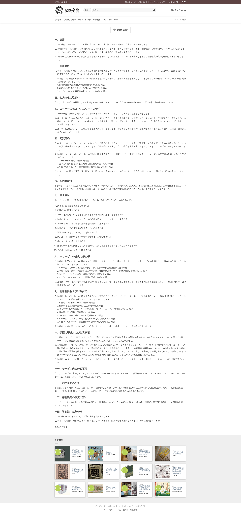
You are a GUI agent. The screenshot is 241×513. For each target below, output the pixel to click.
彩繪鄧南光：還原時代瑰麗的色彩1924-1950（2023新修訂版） (144, 488)
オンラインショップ (157, 2)
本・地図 (88, 19)
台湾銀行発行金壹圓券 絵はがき (77, 471)
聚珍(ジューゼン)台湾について (136, 2)
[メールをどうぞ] (185, 2)
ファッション (107, 19)
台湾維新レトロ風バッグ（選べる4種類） (111, 471)
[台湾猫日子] (95, 453)
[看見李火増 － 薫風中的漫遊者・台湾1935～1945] (62, 453)
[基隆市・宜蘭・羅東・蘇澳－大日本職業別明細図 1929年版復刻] (162, 471)
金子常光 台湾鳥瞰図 (111, 489)
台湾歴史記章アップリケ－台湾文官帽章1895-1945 (144, 453)
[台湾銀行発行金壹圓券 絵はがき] (62, 471)
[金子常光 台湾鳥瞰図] (95, 489)
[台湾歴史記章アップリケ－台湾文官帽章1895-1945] (129, 453)
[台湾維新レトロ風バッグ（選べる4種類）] (95, 471)
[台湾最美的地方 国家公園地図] (162, 489)
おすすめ (58, 19)
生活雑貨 (96, 19)
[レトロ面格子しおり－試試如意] (162, 453)
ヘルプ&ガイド (173, 2)
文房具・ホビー (77, 19)
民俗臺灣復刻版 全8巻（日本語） (77, 489)
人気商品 (66, 19)
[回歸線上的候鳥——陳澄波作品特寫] (129, 471)
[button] (178, 10)
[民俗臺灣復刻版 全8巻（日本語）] (62, 489)
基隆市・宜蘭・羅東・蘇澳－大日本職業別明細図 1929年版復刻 (178, 470)
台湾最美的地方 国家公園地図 (178, 489)
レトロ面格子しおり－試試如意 (178, 453)
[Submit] (154, 10)
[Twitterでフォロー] (183, 2)
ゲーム (115, 19)
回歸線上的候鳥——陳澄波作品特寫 (144, 471)
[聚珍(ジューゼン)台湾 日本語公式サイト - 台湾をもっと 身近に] (67, 10)
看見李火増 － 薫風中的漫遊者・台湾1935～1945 (77, 453)
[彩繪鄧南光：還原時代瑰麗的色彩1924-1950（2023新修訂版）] (129, 489)
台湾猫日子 (109, 453)
